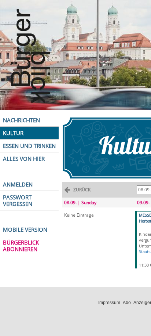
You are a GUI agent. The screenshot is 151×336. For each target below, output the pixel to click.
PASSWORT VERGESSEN (17, 200)
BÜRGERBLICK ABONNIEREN (21, 246)
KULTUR (13, 133)
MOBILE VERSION (25, 229)
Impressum (109, 302)
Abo (127, 302)
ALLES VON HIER (24, 158)
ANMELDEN (18, 184)
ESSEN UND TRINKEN (29, 145)
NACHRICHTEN (21, 120)
